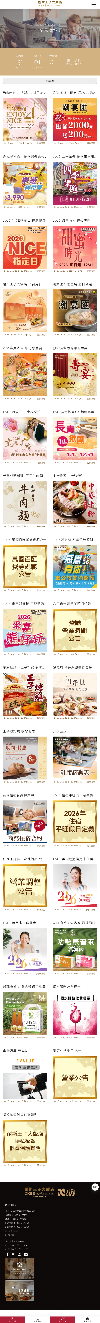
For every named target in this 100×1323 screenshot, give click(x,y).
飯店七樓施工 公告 (67, 1051)
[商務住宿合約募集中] (25, 821)
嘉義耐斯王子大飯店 (50, 4)
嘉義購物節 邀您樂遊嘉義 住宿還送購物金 (25, 156)
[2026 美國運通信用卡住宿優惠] (75, 885)
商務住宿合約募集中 (18, 795)
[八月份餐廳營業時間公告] (75, 630)
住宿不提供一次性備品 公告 (24, 859)
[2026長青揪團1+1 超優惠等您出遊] (75, 438)
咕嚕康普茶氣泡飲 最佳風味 (74, 923)
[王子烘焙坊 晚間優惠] (25, 758)
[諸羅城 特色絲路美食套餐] (75, 694)
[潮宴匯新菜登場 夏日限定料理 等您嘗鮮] (75, 310)
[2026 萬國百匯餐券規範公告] (25, 566)
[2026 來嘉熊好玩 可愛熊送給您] (25, 630)
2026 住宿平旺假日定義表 (73, 795)
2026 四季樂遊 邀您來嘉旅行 (75, 156)
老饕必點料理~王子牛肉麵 (23, 476)
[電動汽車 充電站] (25, 1077)
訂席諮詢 (60, 731)
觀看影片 (87, 1321)
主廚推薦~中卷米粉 (68, 476)
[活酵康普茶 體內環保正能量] (25, 1013)
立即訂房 (12, 1321)
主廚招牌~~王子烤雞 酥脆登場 (25, 667)
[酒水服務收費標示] (75, 1013)
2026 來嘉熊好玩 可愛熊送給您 (25, 604)
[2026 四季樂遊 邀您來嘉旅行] (75, 183)
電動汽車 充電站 (15, 1051)
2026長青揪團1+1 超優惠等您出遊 (75, 412)
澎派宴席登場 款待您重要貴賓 (25, 348)
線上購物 (37, 1321)
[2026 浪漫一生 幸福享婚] (25, 438)
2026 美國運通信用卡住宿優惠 (75, 859)
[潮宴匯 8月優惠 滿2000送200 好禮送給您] (75, 119)
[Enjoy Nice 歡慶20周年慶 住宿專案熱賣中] (25, 119)
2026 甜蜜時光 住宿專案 (72, 220)
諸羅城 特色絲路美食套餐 (72, 667)
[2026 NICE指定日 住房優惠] (25, 247)
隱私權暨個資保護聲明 (20, 1115)
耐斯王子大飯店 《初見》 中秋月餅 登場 (25, 284)
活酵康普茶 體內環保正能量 (24, 987)
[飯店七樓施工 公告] (75, 1077)
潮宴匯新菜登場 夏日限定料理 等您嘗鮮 (75, 284)
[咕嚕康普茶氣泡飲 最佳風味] (75, 949)
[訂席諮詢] (75, 758)
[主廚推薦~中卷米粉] (75, 502)
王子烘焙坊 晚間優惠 (19, 731)
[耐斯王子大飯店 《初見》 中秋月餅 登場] (25, 310)
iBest (16, 1231)
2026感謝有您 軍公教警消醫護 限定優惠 (75, 540)
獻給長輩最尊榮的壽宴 (70, 348)
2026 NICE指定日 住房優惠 (24, 220)
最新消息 (62, 1321)
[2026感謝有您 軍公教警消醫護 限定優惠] (75, 566)
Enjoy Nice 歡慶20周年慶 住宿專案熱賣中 (25, 93)
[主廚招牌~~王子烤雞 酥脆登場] (25, 694)
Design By (9, 1231)
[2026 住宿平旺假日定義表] (75, 821)
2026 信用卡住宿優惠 (19, 923)
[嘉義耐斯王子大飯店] (39, 1192)
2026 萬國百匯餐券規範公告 (25, 540)
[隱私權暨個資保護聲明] (25, 1141)
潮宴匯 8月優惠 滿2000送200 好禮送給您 (75, 93)
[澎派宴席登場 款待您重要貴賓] (25, 374)
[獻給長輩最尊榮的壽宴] (75, 374)
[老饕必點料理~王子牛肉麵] (25, 502)
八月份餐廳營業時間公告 (72, 604)
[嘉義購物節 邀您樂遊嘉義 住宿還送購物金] (25, 183)
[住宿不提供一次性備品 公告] (25, 885)
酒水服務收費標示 (67, 987)
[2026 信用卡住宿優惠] (25, 949)
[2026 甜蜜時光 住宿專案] (75, 247)
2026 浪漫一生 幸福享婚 (22, 412)
